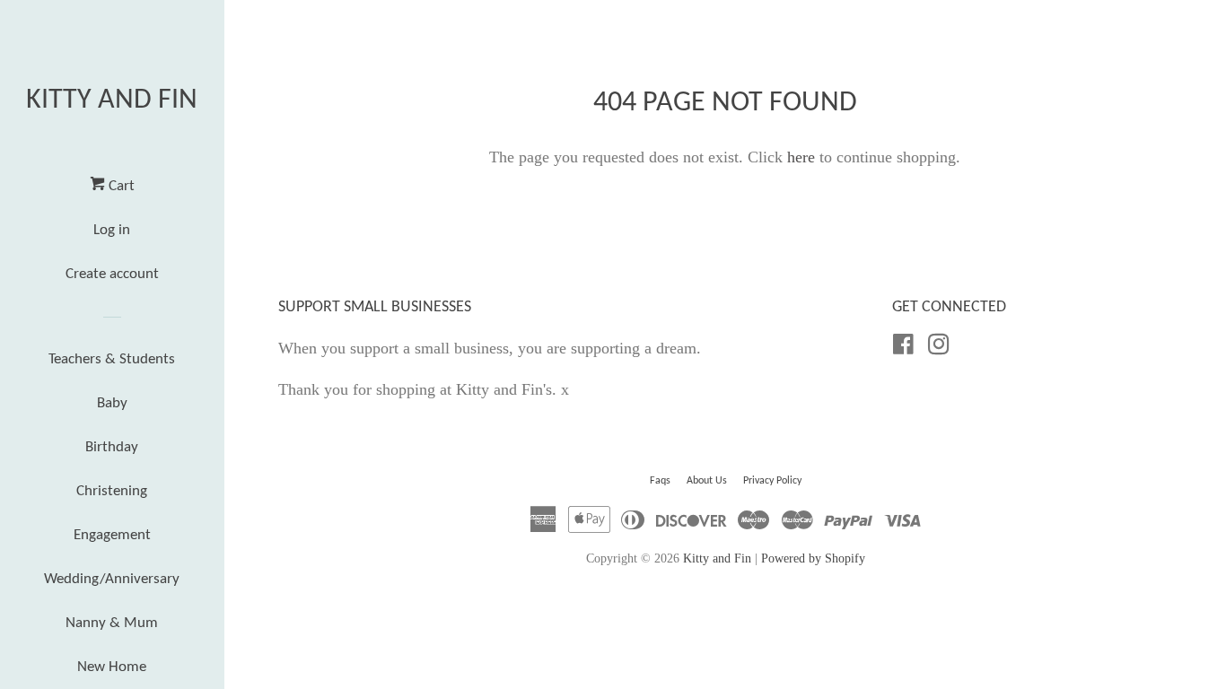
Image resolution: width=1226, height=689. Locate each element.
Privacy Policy (772, 480)
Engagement (112, 535)
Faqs (660, 480)
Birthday (111, 447)
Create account (112, 274)
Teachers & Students (111, 359)
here (801, 157)
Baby (112, 403)
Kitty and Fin (111, 100)
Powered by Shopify (813, 558)
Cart (120, 186)
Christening (111, 491)
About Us (707, 480)
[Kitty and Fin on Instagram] (939, 347)
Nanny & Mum (112, 623)
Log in (111, 230)
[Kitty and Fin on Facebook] (903, 347)
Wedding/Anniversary (112, 579)
